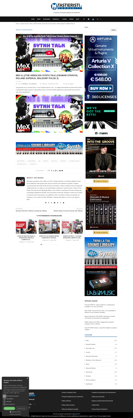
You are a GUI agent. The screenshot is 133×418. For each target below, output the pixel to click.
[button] (49, 114)
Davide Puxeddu (101, 344)
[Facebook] (84, 19)
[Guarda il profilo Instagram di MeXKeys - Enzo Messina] (51, 202)
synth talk (54, 161)
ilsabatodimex (31, 161)
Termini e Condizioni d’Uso (69, 392)
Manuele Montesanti (101, 356)
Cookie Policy (95, 405)
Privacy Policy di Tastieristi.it (99, 409)
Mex (39, 161)
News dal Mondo (101, 368)
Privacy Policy (96, 416)
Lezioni (64, 19)
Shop (77, 19)
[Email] (88, 19)
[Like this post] (49, 170)
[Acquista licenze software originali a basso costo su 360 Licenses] (101, 36)
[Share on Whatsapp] (57, 170)
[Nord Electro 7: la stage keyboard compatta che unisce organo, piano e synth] (72, 227)
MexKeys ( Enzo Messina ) (24, 30)
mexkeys (46, 161)
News (38, 19)
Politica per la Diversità (98, 396)
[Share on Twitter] (53, 170)
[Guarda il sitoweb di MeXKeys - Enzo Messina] (46, 202)
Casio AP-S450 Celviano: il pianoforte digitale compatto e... (26, 237)
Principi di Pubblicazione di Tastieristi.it (72, 396)
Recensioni (46, 19)
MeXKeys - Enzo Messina (30, 84)
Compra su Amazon (101, 181)
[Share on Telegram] (60, 170)
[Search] (98, 19)
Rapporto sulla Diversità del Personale (102, 401)
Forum (71, 19)
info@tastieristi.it (75, 414)
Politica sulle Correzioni (68, 405)
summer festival (24, 23)
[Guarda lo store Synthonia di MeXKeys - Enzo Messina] (57, 202)
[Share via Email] (62, 170)
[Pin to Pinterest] (55, 170)
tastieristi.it (33, 164)
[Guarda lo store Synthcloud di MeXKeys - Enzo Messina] (60, 202)
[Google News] (93, 19)
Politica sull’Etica (66, 401)
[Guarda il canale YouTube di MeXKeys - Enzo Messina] (54, 202)
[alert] (15, 396)
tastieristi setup (21, 164)
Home (32, 19)
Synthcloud (101, 384)
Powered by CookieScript (15, 414)
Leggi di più (16, 392)
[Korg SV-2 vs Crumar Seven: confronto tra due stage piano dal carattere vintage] (49, 227)
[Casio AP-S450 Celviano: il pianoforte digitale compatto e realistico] (26, 227)
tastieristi (63, 161)
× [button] (27, 378)
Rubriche (56, 19)
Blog (101, 340)
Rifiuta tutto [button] (21, 408)
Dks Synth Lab (101, 348)
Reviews (101, 376)
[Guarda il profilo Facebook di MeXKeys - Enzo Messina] (48, 202)
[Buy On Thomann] (101, 104)
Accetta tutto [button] (9, 408)
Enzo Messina (20, 161)
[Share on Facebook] (51, 170)
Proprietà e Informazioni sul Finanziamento (104, 392)
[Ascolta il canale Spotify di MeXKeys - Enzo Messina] (63, 202)
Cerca (86, 27)
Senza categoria (101, 380)
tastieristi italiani (74, 161)
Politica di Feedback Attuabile (70, 409)
